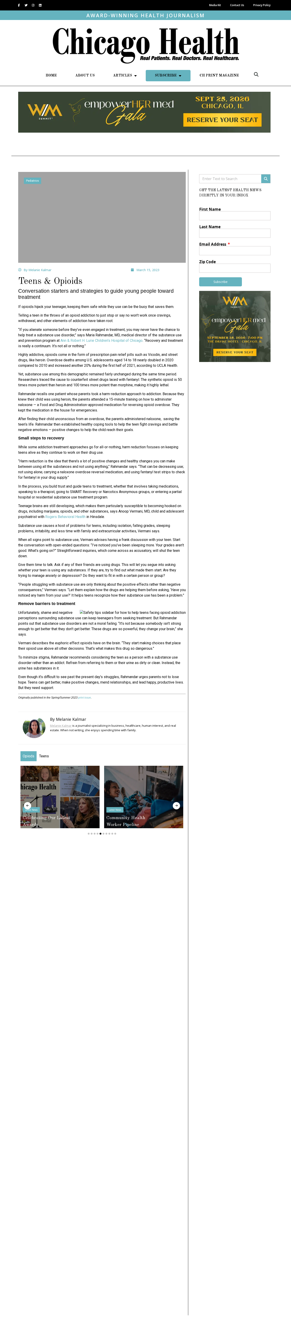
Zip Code (207, 262)
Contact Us (237, 5)
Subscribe (166, 75)
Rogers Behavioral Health (65, 517)
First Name (210, 209)
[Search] (265, 178)
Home (51, 75)
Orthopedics (182, 809)
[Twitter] (26, 5)
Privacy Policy (262, 5)
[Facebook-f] (19, 5)
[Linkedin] (40, 5)
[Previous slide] (27, 805)
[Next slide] (176, 805)
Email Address (213, 244)
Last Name (210, 227)
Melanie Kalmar (61, 726)
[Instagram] (33, 5)
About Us (85, 75)
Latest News (98, 809)
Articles (122, 75)
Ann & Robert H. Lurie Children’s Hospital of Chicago (101, 340)
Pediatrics (32, 180)
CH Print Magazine (219, 75)
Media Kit (215, 5)
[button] (256, 74)
